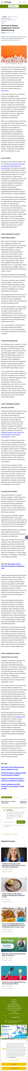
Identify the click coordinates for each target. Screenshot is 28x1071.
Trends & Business (6, 834)
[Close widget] (25, 1027)
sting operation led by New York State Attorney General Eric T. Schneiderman (13, 166)
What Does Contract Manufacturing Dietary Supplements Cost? (12, 566)
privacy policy (7, 826)
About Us (14, 999)
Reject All (14, 1064)
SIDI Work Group (20, 717)
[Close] (26, 1041)
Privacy (14, 1011)
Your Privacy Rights (14, 1013)
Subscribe (20, 822)
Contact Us (14, 1003)
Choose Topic (12, 6)
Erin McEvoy (6, 899)
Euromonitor (5, 90)
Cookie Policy (12, 1057)
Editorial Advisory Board (14, 1006)
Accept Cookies (14, 1068)
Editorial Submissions (14, 1005)
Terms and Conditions (14, 1010)
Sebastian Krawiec (8, 869)
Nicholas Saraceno (8, 929)
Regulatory (15, 834)
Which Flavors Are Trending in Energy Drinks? (8, 802)
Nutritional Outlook (5, 18)
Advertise (14, 1001)
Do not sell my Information (14, 1008)
